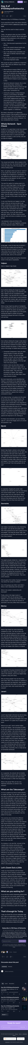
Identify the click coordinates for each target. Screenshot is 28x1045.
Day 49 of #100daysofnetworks (10, 987)
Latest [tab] (6, 983)
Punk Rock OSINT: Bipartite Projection (10, 999)
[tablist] (7, 966)
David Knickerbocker (8, 11)
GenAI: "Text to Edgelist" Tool (8, 1007)
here (2, 31)
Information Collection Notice (15, 945)
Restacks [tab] (10, 966)
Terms (20, 1034)
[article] (14, 991)
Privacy (16, 1034)
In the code (4, 245)
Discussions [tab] (11, 983)
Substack (7, 1042)
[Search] (25, 983)
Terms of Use (20, 944)
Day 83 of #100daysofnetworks (10, 997)
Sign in (25, 2)
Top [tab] (2, 983)
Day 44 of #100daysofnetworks (10, 1006)
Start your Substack (10, 1038)
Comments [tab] (4, 966)
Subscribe (20, 2)
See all (4, 1014)
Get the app (20, 1038)
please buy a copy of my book (14, 922)
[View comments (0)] (7, 16)
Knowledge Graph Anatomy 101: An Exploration (9, 989)
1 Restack (15, 952)
